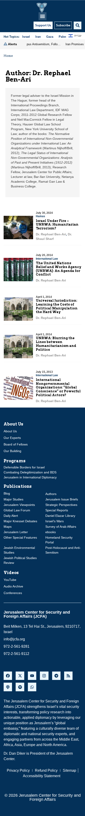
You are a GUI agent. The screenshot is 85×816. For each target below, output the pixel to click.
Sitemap (69, 770)
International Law (47, 258)
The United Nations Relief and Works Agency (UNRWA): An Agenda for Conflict (58, 268)
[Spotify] (20, 687)
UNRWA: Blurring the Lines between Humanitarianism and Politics (56, 343)
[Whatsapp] (32, 687)
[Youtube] (32, 676)
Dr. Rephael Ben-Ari (51, 234)
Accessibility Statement (41, 776)
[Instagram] (44, 676)
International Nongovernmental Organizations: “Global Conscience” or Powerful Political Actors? (58, 387)
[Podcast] (8, 687)
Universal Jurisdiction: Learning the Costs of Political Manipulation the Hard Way (57, 306)
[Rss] (68, 676)
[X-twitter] (20, 676)
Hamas (40, 216)
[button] (42, 16)
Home (8, 55)
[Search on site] (77, 25)
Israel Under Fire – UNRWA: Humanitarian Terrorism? (57, 224)
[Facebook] (8, 676)
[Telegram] (56, 676)
